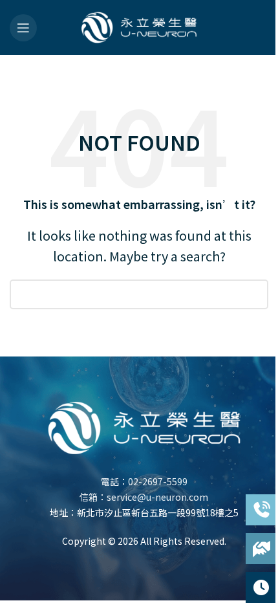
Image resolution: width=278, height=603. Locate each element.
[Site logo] (139, 25)
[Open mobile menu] (23, 28)
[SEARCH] (253, 294)
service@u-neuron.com (157, 496)
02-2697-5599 (157, 481)
